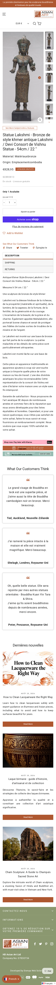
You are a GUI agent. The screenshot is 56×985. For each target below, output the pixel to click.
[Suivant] (39, 77)
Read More (28, 724)
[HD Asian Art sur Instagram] (51, 944)
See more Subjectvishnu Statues (20, 128)
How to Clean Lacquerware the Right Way (28, 697)
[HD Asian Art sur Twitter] (40, 944)
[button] (13, 233)
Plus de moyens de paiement (27, 226)
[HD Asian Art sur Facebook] (34, 944)
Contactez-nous (15, 911)
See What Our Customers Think (18, 244)
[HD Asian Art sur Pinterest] (46, 944)
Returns (10, 269)
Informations (13, 920)
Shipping (10, 262)
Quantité (8, 197)
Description (12, 255)
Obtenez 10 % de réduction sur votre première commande (26, 930)
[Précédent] (6, 77)
